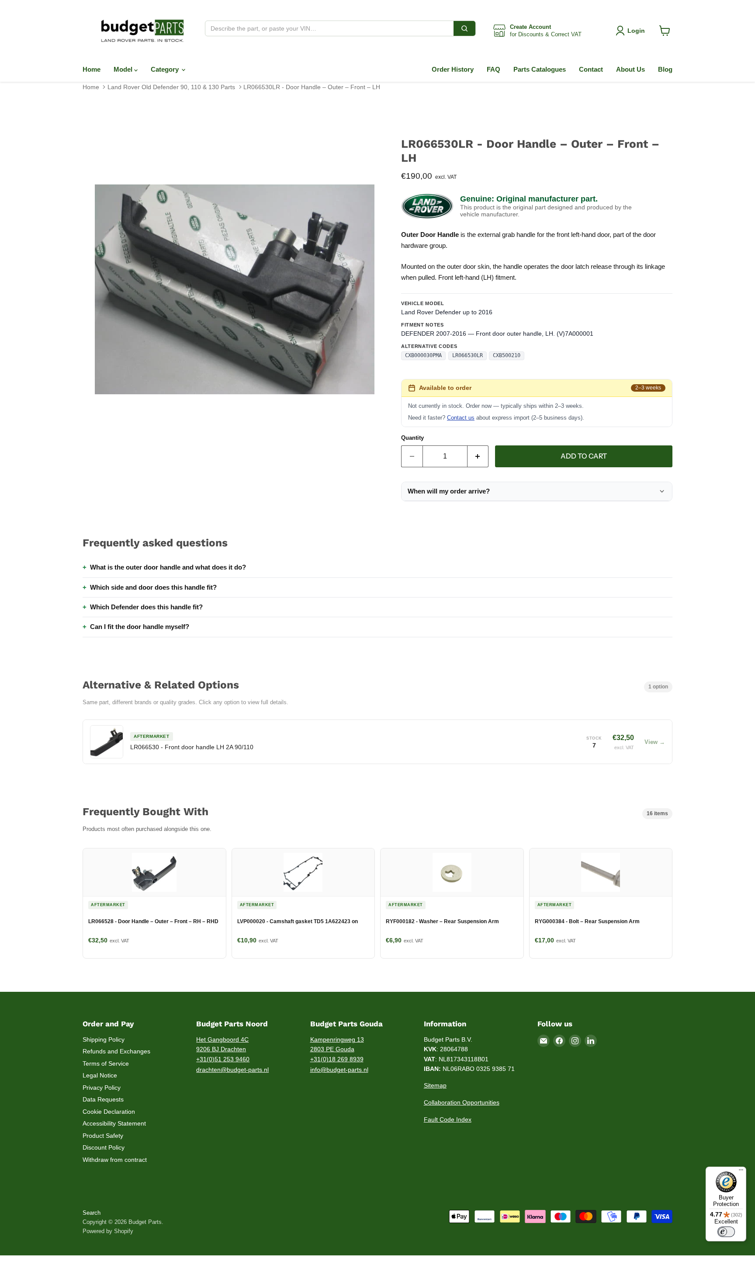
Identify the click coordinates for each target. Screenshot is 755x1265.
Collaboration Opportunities (461, 1102)
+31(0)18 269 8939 (337, 1059)
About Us (630, 69)
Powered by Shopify (108, 1231)
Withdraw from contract (115, 1159)
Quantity (412, 437)
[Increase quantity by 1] (478, 456)
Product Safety (103, 1135)
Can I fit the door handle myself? (139, 626)
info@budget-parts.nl (339, 1069)
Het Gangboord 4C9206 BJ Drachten (222, 1044)
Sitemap (435, 1085)
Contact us (460, 417)
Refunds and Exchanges (116, 1051)
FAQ (493, 69)
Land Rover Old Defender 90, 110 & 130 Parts (171, 86)
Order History (453, 69)
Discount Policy (104, 1147)
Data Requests (103, 1099)
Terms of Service (106, 1063)
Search (91, 1212)
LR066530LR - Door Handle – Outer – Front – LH (311, 86)
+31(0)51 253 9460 (222, 1059)
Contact (591, 69)
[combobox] (329, 28)
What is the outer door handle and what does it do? (168, 567)
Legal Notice (100, 1075)
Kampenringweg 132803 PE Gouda (337, 1044)
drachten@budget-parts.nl (232, 1069)
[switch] (726, 1232)
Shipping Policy (104, 1039)
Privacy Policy (102, 1087)
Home (91, 69)
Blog (665, 69)
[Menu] (741, 1172)
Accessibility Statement (114, 1123)
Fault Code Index (447, 1119)
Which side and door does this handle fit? (153, 587)
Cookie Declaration (109, 1111)
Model (124, 69)
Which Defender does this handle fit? (146, 607)
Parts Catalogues (539, 69)
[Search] (464, 28)
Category (165, 69)
